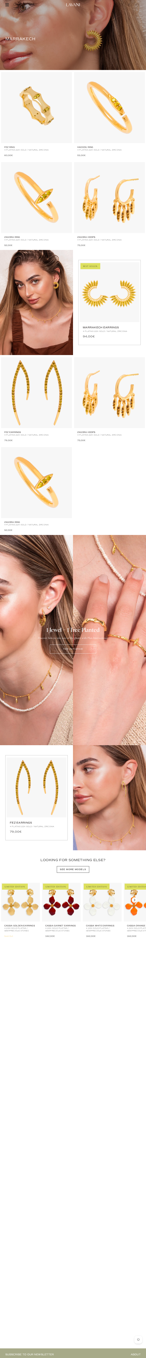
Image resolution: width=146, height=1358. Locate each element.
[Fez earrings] (36, 392)
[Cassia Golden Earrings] (20, 902)
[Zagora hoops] (109, 197)
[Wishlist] (121, 4)
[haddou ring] (109, 107)
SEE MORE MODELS (73, 869)
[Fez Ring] (36, 107)
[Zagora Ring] (36, 197)
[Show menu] (7, 5)
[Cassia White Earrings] (102, 902)
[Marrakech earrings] (109, 292)
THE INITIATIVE (73, 649)
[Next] (134, 900)
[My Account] (129, 4)
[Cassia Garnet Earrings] (61, 902)
